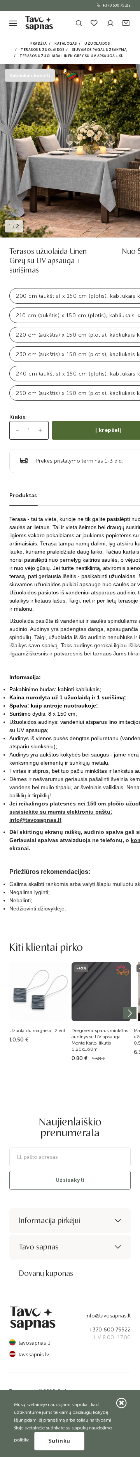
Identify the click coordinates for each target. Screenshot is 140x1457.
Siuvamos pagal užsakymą (99, 50)
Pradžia (38, 43)
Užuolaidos (97, 43)
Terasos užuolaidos (42, 50)
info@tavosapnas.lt (108, 1315)
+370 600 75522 (117, 5)
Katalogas (65, 43)
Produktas (23, 495)
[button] (126, 23)
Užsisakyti (70, 1180)
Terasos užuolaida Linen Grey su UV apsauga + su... (73, 56)
